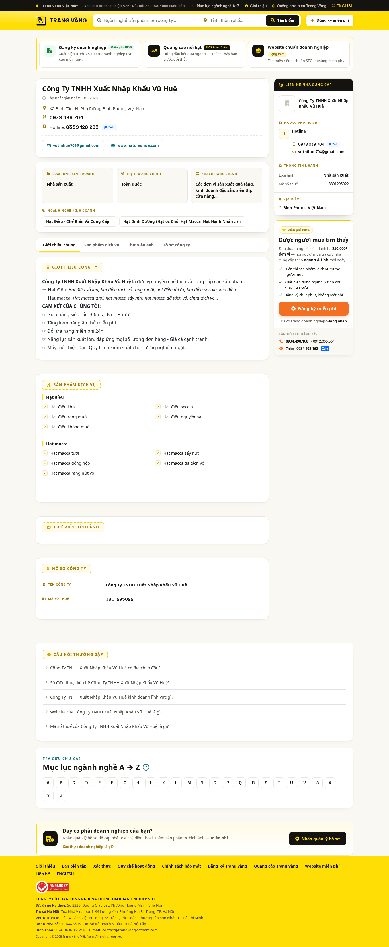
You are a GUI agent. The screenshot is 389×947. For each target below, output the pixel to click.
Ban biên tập (74, 866)
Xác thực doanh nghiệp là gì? (88, 846)
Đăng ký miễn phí (332, 20)
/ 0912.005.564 (310, 341)
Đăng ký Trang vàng (227, 866)
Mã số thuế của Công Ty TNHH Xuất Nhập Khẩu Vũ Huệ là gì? (109, 726)
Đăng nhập (337, 321)
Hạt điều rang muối (69, 416)
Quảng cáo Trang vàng (276, 866)
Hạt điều (55, 397)
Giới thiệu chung (59, 245)
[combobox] (151, 20)
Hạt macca (57, 443)
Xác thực (102, 866)
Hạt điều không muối (70, 426)
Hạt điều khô (62, 406)
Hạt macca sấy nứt (181, 453)
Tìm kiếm (285, 20)
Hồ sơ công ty (176, 245)
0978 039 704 (66, 118)
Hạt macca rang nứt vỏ (72, 473)
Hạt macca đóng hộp (70, 463)
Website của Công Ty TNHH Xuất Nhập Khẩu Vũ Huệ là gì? (106, 712)
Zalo (111, 127)
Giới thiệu (258, 5)
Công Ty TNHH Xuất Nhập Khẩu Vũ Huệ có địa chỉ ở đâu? (105, 667)
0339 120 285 (82, 127)
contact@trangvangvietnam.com (130, 930)
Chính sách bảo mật (181, 866)
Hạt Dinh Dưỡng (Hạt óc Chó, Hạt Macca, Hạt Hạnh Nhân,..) (180, 221)
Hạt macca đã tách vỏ (183, 463)
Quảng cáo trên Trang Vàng (301, 5)
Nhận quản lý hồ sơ (321, 838)
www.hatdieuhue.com (138, 145)
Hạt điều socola (178, 406)
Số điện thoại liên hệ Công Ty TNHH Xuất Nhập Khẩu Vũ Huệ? (109, 682)
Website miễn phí (322, 866)
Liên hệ (43, 873)
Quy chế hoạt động (136, 866)
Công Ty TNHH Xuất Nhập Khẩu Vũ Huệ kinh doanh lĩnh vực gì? (111, 697)
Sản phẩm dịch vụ (101, 245)
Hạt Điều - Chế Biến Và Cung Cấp (77, 221)
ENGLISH (345, 5)
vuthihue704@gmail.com (76, 145)
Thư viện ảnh (141, 245)
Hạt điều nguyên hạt (183, 416)
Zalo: (307, 348)
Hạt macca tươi (64, 453)
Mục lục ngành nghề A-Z (218, 5)
